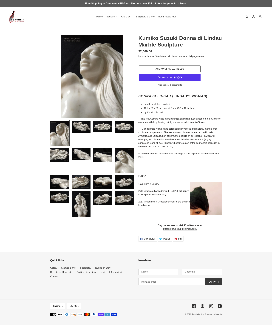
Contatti (54, 276)
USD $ (73, 306)
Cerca (53, 267)
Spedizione (160, 56)
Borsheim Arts (198, 314)
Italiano (56, 306)
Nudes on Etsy (102, 267)
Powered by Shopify (213, 314)
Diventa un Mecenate (61, 272)
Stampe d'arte (68, 267)
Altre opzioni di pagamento (170, 85)
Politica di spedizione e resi (91, 272)
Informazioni (115, 272)
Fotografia (85, 267)
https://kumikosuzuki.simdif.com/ (180, 228)
